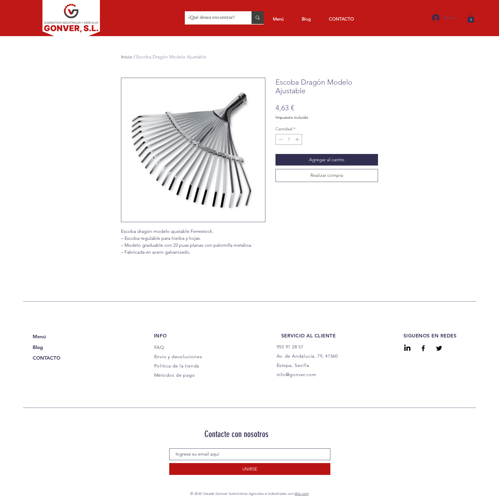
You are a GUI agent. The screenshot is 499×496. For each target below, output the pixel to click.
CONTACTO (46, 358)
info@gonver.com (296, 374)
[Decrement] (280, 139)
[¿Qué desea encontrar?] (258, 17)
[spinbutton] (289, 139)
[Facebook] (423, 348)
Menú (39, 336)
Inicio (126, 57)
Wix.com (302, 493)
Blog (38, 347)
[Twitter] (439, 348)
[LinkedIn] (407, 348)
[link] (470, 18)
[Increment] (297, 139)
